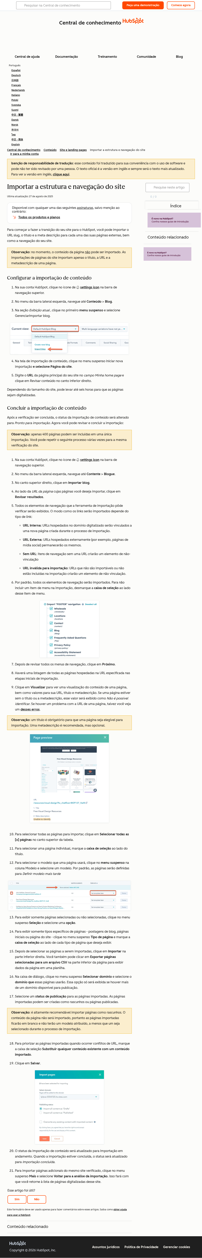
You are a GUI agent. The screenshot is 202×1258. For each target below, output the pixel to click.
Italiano (15, 95)
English (15, 144)
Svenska (16, 105)
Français (16, 85)
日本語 (15, 80)
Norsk (14, 124)
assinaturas (85, 208)
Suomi (14, 110)
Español (16, 70)
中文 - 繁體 (17, 115)
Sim (17, 1199)
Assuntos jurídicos (106, 1247)
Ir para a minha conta (24, 154)
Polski (14, 100)
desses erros (30, 709)
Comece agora (181, 5)
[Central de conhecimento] (133, 23)
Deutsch (16, 75)
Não (36, 1199)
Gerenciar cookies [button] (176, 1247)
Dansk (15, 119)
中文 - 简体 (17, 139)
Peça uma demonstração (143, 5)
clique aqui (61, 174)
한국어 (15, 129)
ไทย (13, 134)
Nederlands (18, 90)
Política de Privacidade (141, 1247)
